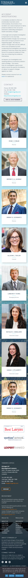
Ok (6, 575)
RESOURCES (19, 521)
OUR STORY (5, 525)
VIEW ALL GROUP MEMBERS (12, 99)
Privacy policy (19, 575)
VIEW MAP (6, 489)
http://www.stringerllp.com (12, 96)
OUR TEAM (5, 523)
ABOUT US (5, 521)
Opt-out (12, 575)
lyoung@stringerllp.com (8, 514)
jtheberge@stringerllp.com (9, 509)
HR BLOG (18, 525)
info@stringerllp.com (14, 92)
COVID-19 (18, 523)
